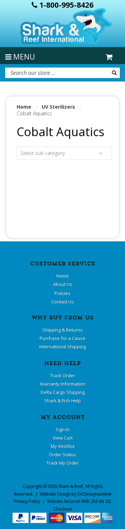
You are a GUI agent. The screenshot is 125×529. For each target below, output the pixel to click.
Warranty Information (62, 384)
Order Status (62, 454)
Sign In (62, 429)
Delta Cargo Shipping (63, 392)
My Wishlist (62, 446)
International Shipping (62, 346)
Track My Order (63, 463)
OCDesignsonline (94, 494)
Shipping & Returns (62, 330)
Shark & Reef (70, 486)
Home (24, 106)
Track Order (62, 375)
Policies (62, 293)
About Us (62, 284)
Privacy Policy (27, 501)
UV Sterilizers (58, 106)
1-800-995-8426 (65, 5)
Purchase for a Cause (62, 338)
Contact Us (62, 301)
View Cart (63, 438)
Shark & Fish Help (62, 400)
